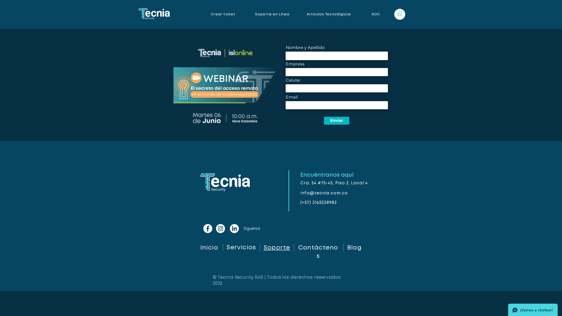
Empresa (295, 64)
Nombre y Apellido (305, 47)
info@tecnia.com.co (324, 193)
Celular (293, 80)
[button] (399, 14)
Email (292, 97)
